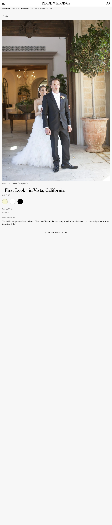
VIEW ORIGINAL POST (56, 232)
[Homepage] (56, 3)
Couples (5, 213)
